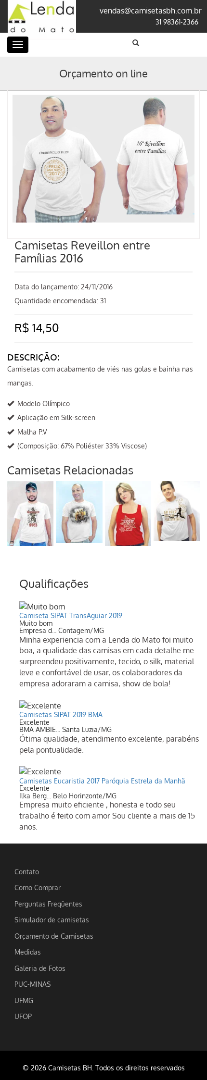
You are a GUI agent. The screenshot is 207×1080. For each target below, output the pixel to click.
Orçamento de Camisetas (53, 935)
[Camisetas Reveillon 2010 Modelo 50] (128, 513)
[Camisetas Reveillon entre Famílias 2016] (103, 104)
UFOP (23, 1016)
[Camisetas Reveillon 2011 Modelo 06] (30, 513)
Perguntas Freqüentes (48, 903)
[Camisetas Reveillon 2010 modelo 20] (177, 511)
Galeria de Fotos (39, 968)
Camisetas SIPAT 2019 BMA (61, 714)
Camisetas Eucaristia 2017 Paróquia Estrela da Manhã (102, 781)
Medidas (27, 951)
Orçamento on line (103, 73)
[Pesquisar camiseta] (135, 42)
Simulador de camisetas (51, 919)
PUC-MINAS (32, 984)
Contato (26, 871)
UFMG (23, 1000)
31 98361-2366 (176, 21)
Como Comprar (37, 887)
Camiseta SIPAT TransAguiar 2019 (70, 615)
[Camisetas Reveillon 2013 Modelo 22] (79, 512)
